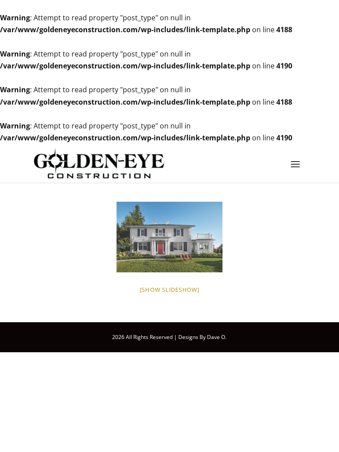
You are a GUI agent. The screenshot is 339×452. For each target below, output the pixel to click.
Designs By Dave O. (202, 337)
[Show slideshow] (170, 290)
